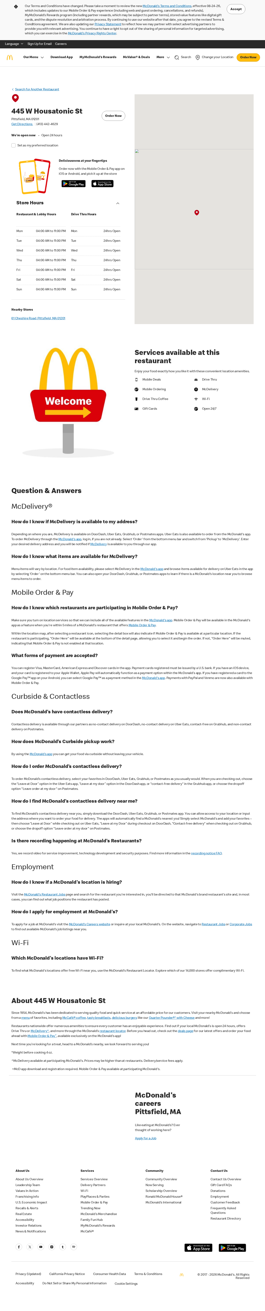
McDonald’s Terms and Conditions (167, 6)
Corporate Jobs (241, 924)
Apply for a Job (145, 1138)
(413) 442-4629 (47, 124)
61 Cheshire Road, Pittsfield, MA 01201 (38, 318)
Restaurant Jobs (213, 924)
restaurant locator (112, 1031)
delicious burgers (124, 1018)
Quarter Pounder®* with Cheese (172, 1018)
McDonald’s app (41, 754)
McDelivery (98, 544)
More (160, 57)
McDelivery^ (40, 1031)
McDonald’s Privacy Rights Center (92, 33)
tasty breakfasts (99, 1018)
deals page (185, 1031)
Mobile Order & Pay (142, 625)
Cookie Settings (126, 1284)
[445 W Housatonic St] (196, 213)
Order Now (248, 57)
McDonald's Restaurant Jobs (44, 895)
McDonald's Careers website (89, 924)
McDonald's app (69, 539)
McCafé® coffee (74, 1018)
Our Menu (30, 57)
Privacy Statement (108, 24)
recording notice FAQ (206, 853)
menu (25, 1018)
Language (12, 44)
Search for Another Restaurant (37, 89)
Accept (236, 9)
